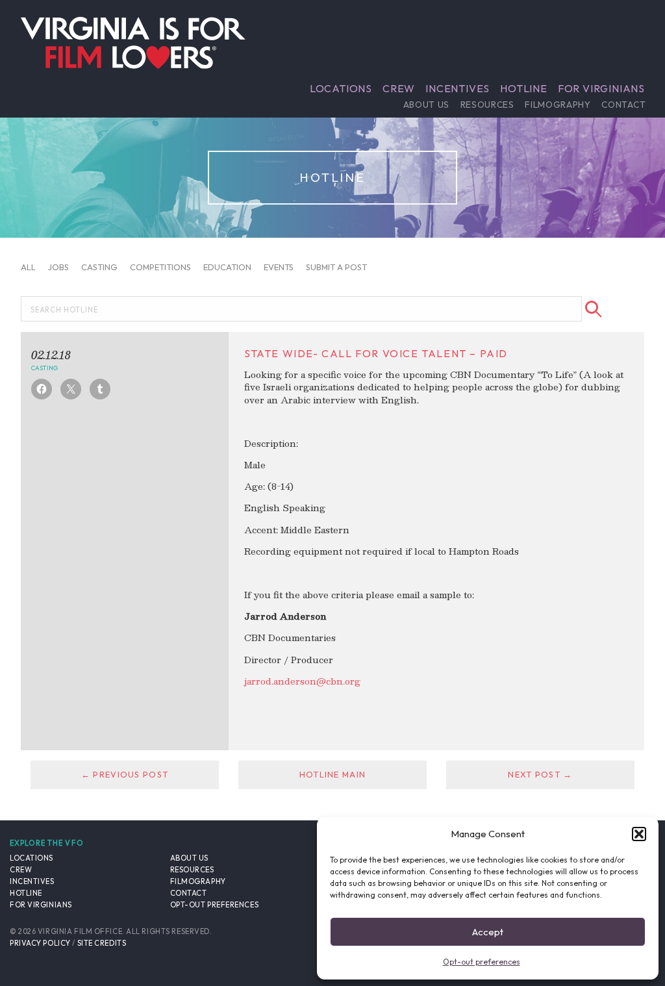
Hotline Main (332, 774)
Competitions (160, 267)
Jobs (58, 267)
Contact (623, 104)
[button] (639, 834)
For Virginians (601, 88)
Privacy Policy (40, 943)
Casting (99, 267)
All (28, 267)
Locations (341, 88)
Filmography (557, 104)
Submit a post (336, 267)
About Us (426, 104)
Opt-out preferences (481, 962)
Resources (487, 104)
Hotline (523, 88)
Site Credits (102, 943)
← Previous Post (124, 774)
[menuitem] (341, 88)
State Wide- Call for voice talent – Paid (376, 353)
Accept (487, 932)
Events (279, 267)
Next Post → (540, 774)
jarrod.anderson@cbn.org (302, 681)
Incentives (457, 88)
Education (227, 267)
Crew (399, 88)
